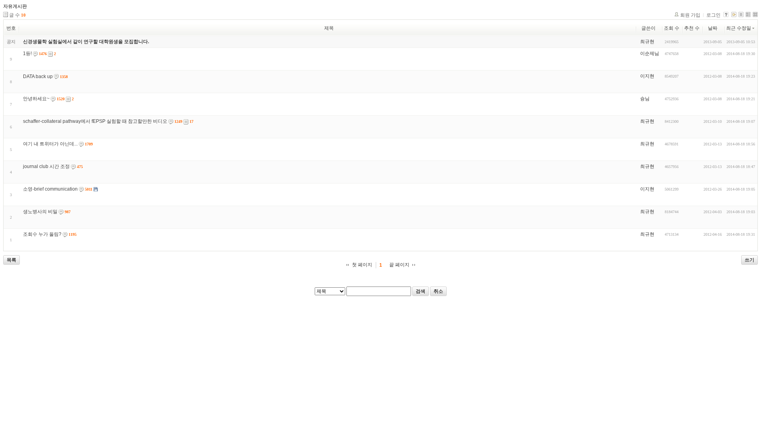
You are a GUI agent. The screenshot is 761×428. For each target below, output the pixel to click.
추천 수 (692, 28)
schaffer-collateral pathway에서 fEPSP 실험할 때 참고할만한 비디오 (95, 121)
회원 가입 (690, 15)
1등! (27, 53)
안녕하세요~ (36, 98)
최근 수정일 (738, 28)
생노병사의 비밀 (40, 211)
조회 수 (671, 28)
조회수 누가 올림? (42, 234)
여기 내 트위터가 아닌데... (50, 144)
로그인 (713, 15)
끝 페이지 (399, 265)
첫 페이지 (362, 265)
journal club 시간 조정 (46, 166)
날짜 (712, 28)
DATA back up (38, 76)
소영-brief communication (50, 189)
